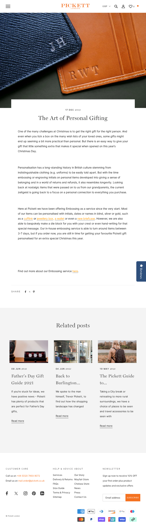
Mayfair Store (81, 479)
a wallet (59, 218)
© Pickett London (13, 516)
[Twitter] (16, 493)
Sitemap (57, 496)
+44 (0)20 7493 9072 (28, 475)
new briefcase (86, 218)
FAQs (55, 483)
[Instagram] (25, 493)
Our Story (79, 475)
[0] (130, 6)
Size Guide (58, 488)
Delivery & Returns (63, 479)
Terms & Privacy (61, 492)
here (75, 271)
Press (77, 492)
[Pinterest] (34, 493)
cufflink (28, 218)
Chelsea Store (81, 483)
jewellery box (45, 218)
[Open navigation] (8, 6)
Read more (17, 420)
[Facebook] (7, 493)
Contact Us (80, 496)
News (77, 488)
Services (57, 475)
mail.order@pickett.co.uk (31, 480)
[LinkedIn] (42, 493)
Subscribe (133, 497)
